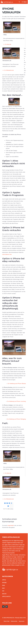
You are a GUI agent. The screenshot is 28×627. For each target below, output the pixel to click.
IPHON (4, 582)
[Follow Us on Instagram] (6, 606)
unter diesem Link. (7, 254)
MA (3, 588)
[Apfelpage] (7, 2)
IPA (3, 585)
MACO (4, 593)
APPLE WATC (6, 596)
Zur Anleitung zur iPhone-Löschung (16, 401)
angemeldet (11, 525)
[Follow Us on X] (3, 606)
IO (2, 591)
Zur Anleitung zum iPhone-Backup (17, 383)
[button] (19, 2)
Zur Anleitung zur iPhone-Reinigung (16, 419)
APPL (3, 580)
